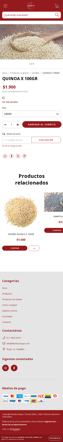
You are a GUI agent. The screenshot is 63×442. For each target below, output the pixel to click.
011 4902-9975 (14, 337)
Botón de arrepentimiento (14, 424)
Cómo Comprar (9, 305)
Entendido (55, 438)
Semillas (35, 73)
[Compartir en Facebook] (11, 157)
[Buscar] (57, 14)
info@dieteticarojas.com (18, 343)
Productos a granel (19, 73)
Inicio (4, 73)
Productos (7, 293)
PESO (4, 108)
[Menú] (5, 6)
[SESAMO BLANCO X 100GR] (34, 248)
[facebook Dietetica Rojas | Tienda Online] (14, 368)
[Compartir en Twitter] (18, 157)
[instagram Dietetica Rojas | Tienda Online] (5, 368)
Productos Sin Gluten (12, 299)
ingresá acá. (50, 421)
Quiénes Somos (9, 310)
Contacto (6, 322)
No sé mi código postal (12, 146)
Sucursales (7, 316)
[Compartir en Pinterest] (24, 157)
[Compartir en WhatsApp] (5, 156)
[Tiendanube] (11, 430)
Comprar (14, 248)
